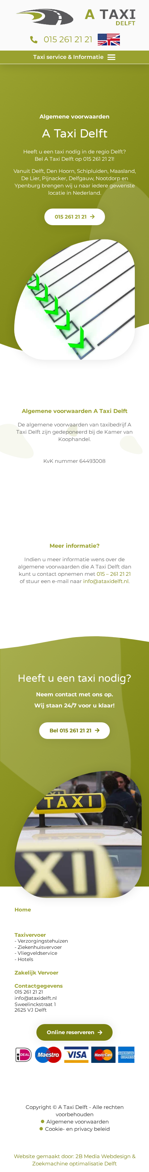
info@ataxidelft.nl (106, 581)
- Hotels (24, 959)
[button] (74, 57)
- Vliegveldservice (36, 953)
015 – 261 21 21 (114, 574)
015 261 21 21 (98, 159)
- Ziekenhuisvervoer (38, 947)
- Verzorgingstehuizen (41, 941)
